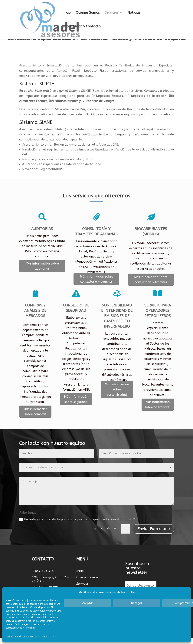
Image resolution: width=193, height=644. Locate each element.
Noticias (133, 13)
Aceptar (87, 603)
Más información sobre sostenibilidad (117, 389)
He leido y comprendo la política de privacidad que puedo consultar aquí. (78, 519)
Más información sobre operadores (158, 404)
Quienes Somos (88, 13)
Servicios (82, 583)
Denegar (136, 603)
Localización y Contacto (82, 26)
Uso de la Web (48, 636)
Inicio (67, 13)
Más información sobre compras (35, 411)
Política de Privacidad (27, 636)
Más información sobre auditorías (42, 266)
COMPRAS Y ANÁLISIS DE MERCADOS (35, 310)
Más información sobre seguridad (76, 399)
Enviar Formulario (154, 529)
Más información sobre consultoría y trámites (96, 279)
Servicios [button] (112, 13)
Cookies (9, 636)
